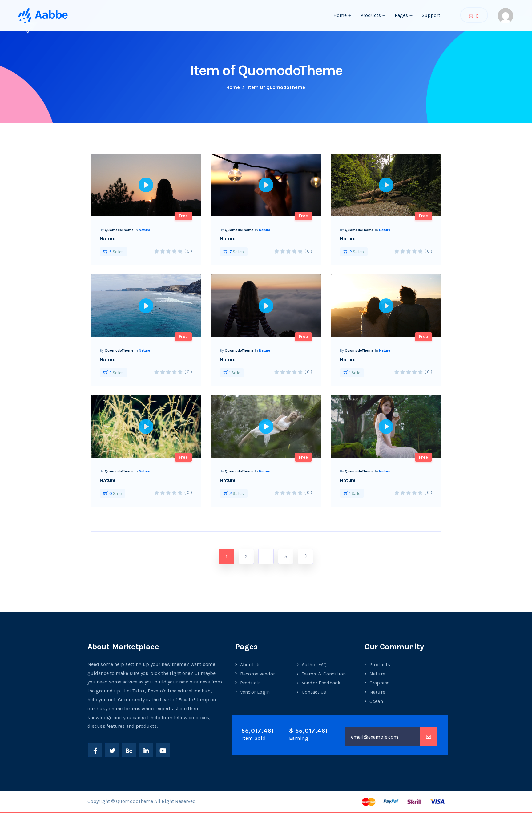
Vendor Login (255, 692)
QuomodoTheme (119, 230)
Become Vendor (257, 674)
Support (431, 15)
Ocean (376, 701)
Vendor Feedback (321, 683)
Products (371, 15)
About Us (250, 664)
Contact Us (314, 692)
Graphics (379, 683)
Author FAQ (314, 664)
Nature (145, 230)
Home (340, 15)
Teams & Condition (324, 674)
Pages (401, 15)
